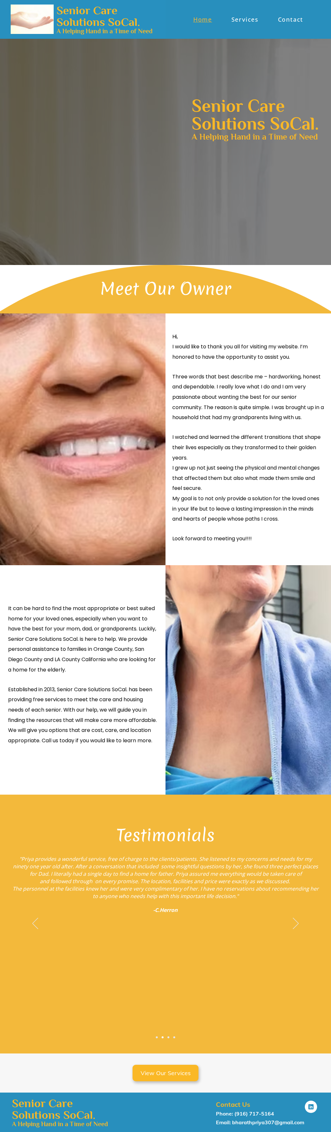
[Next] (296, 924)
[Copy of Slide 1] (168, 1037)
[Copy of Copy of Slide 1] (157, 1037)
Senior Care (87, 10)
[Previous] (35, 924)
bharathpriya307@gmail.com (268, 1122)
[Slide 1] (163, 1037)
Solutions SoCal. (98, 22)
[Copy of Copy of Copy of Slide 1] (174, 1037)
